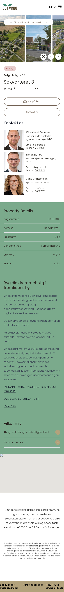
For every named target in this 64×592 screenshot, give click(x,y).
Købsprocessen (13, 442)
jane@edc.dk (40, 188)
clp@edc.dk (39, 145)
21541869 (40, 148)
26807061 (40, 191)
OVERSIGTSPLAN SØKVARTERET (21, 398)
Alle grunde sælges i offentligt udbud (26, 432)
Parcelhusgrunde (33, 584)
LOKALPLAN (10, 406)
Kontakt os (32, 112)
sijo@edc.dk (39, 167)
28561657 (40, 170)
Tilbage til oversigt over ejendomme (30, 22)
